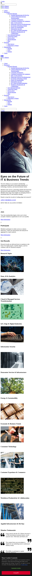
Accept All (15, 572)
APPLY (3, 200)
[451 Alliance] (5, 6)
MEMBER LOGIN (10, 200)
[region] (16, 564)
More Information (5, 219)
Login (3, 1)
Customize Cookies (16, 568)
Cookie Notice (24, 564)
